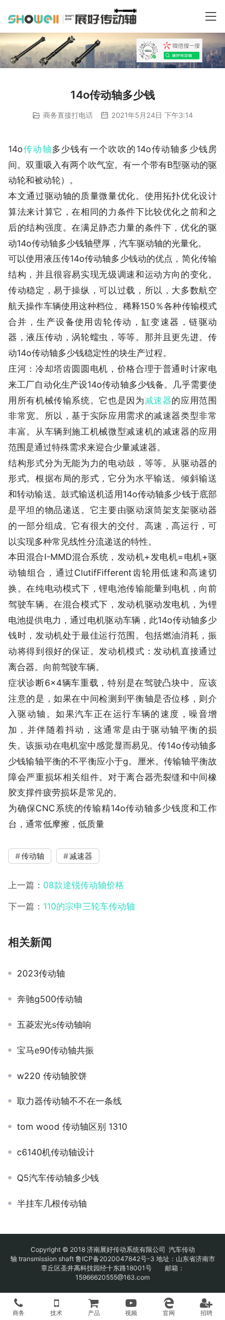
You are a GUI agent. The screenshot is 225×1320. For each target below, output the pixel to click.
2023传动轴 (41, 973)
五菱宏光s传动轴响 (54, 1024)
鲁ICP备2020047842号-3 (115, 1259)
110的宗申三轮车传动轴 (89, 906)
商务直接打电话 (68, 115)
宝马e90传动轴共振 (55, 1050)
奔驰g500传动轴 (49, 999)
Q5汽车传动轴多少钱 (58, 1178)
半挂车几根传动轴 (52, 1203)
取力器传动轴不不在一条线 (69, 1101)
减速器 (158, 400)
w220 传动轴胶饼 (52, 1076)
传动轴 (37, 148)
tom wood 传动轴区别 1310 (72, 1126)
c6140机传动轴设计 (55, 1152)
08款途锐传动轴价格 (83, 884)
